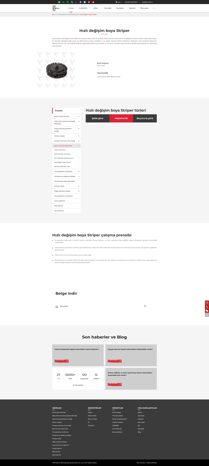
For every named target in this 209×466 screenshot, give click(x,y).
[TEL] (207, 307)
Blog (139, 432)
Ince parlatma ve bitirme (63, 196)
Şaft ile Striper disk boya (62, 154)
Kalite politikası (117, 432)
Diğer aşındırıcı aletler (62, 191)
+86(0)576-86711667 (131, 2)
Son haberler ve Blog (104, 337)
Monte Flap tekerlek (61, 116)
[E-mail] (207, 303)
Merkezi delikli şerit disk (62, 166)
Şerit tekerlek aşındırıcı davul (63, 158)
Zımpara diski (59, 186)
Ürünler (71, 8)
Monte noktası (59, 136)
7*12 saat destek (117, 416)
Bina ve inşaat (92, 419)
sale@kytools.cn (147, 2)
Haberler (132, 8)
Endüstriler (83, 8)
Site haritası (141, 463)
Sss (139, 425)
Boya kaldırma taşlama (80, 43)
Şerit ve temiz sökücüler (71, 14)
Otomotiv (91, 425)
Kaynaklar (120, 8)
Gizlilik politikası (151, 463)
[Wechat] (207, 311)
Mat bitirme (58, 206)
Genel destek (116, 412)
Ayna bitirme (59, 211)
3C (89, 422)
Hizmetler (107, 8)
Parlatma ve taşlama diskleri (64, 176)
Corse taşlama (59, 201)
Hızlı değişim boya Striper (88, 14)
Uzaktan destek (117, 422)
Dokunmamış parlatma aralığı (63, 130)
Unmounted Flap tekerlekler (64, 181)
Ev (55, 14)
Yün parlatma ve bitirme (63, 171)
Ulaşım (90, 412)
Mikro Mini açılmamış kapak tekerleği (64, 122)
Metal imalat (92, 416)
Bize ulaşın (145, 8)
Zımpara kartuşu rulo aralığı (64, 141)
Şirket (95, 8)
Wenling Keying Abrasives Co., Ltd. (72, 463)
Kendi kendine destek (119, 419)
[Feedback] (207, 315)
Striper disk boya (59, 150)
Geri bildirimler (117, 429)
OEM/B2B (115, 425)
